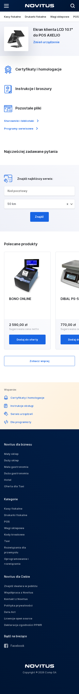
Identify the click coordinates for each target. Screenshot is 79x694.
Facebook (17, 645)
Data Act (10, 612)
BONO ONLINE (20, 299)
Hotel (7, 479)
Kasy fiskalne (12, 16)
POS (76, 16)
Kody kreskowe (14, 534)
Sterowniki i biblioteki (19, 120)
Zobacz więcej (39, 361)
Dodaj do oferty (27, 339)
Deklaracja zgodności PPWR (23, 625)
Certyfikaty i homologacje (27, 397)
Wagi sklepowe (59, 16)
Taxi (7, 541)
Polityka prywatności (18, 605)
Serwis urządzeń (22, 414)
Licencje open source (18, 618)
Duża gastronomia (16, 473)
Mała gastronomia (16, 466)
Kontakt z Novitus (16, 599)
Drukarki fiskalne (35, 16)
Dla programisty (21, 422)
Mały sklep (11, 453)
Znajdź (39, 216)
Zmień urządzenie (46, 42)
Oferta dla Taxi (14, 486)
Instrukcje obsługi (22, 405)
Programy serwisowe (18, 128)
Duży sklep (11, 460)
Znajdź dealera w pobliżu (20, 586)
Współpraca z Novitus (18, 592)
